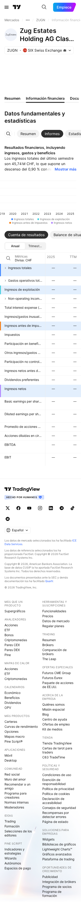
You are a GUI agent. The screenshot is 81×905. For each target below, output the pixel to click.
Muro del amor (15, 779)
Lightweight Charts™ (57, 849)
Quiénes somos (53, 704)
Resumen (49, 640)
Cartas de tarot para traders (57, 750)
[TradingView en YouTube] (29, 508)
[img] (65, 50)
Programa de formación (51, 894)
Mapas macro (14, 736)
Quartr (49, 581)
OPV (7, 707)
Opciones (11, 731)
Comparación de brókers (54, 652)
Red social (12, 774)
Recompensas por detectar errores (55, 815)
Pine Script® (13, 741)
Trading (10, 821)
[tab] (28, 134)
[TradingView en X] (7, 508)
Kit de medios (52, 729)
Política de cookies (56, 794)
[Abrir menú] (6, 7)
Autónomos (12, 863)
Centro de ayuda (54, 719)
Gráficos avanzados (57, 854)
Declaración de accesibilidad (53, 801)
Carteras (10, 721)
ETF (7, 630)
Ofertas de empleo (56, 724)
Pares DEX (12, 650)
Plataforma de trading (58, 859)
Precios (47, 616)
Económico (12, 693)
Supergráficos (14, 611)
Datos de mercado (56, 621)
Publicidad (50, 877)
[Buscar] (44, 7)
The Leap (49, 659)
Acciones (11, 625)
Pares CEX (12, 645)
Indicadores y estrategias (14, 851)
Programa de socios (57, 887)
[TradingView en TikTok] (72, 508)
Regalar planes (53, 626)
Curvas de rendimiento (21, 726)
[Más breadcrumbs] (28, 20)
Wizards (10, 858)
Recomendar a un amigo (17, 786)
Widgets (48, 839)
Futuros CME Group (56, 673)
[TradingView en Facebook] (18, 508)
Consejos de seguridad (59, 808)
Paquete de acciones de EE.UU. (57, 685)
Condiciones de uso (56, 775)
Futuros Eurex (52, 678)
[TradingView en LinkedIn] (51, 508)
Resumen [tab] (12, 98)
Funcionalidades (54, 611)
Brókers (48, 645)
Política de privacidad (58, 789)
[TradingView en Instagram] (40, 508)
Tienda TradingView (57, 743)
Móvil (8, 755)
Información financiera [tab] (45, 98)
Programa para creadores (15, 795)
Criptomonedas (15, 640)
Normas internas (16, 802)
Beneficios (12, 698)
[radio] (15, 246)
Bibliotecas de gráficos (59, 844)
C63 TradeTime (53, 757)
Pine (7, 655)
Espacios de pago (17, 868)
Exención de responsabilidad (54, 782)
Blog (45, 714)
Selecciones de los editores (18, 833)
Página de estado (55, 822)
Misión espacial (53, 709)
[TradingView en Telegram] (61, 508)
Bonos (9, 635)
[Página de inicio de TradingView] (17, 7)
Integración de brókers (59, 882)
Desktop (10, 760)
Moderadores (14, 807)
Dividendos (12, 703)
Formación (12, 826)
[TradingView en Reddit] (7, 519)
